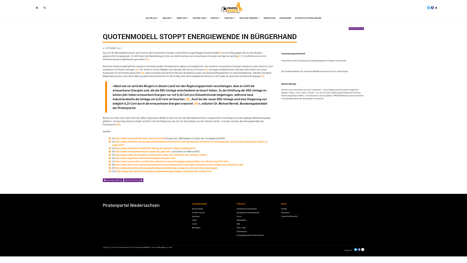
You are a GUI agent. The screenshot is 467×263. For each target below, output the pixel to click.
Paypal (436, 7)
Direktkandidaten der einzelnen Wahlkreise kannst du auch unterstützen (316, 71)
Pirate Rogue (161, 247)
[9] (196, 103)
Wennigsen (196, 228)
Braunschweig (197, 209)
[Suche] (44, 7)
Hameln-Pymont (198, 212)
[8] (187, 99)
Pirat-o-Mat (241, 228)
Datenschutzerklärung (308, 18)
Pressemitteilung (356, 28)
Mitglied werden (249, 18)
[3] (147, 59)
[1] (220, 52)
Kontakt (229, 18)
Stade (194, 220)
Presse (215, 18)
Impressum (269, 18)
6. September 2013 (112, 48)
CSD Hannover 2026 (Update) (319, 95)
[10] (118, 124)
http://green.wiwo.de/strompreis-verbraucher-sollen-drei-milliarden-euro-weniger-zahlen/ (161, 154)
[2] (239, 56)
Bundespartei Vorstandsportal (248, 212)
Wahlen (167, 18)
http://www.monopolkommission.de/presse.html (139, 138)
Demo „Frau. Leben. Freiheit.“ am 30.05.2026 (310, 92)
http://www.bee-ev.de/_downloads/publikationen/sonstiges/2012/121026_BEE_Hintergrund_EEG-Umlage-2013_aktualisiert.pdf (179, 164)
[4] (137, 69)
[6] (143, 72)
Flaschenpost (242, 231)
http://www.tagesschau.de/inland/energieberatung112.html (145, 158)
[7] (262, 76)
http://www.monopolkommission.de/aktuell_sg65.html (143, 151)
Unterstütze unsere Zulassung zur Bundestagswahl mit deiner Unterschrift (313, 60)
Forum (239, 216)
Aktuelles (151, 18)
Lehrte (194, 224)
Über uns (182, 18)
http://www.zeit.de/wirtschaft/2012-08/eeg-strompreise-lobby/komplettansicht (155, 148)
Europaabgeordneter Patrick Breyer (250, 235)
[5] (206, 69)
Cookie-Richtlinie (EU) (289, 216)
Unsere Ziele (200, 18)
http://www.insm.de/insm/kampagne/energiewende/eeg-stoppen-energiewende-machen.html (164, 171)
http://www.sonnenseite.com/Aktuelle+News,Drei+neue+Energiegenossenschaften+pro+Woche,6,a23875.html (172, 161)
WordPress (146, 247)
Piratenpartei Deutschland (247, 209)
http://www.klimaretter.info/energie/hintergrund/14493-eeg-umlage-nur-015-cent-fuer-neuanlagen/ (166, 168)
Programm (285, 18)
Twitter (428, 7)
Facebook (432, 7)
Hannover (196, 216)
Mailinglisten (241, 220)
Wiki (238, 224)
